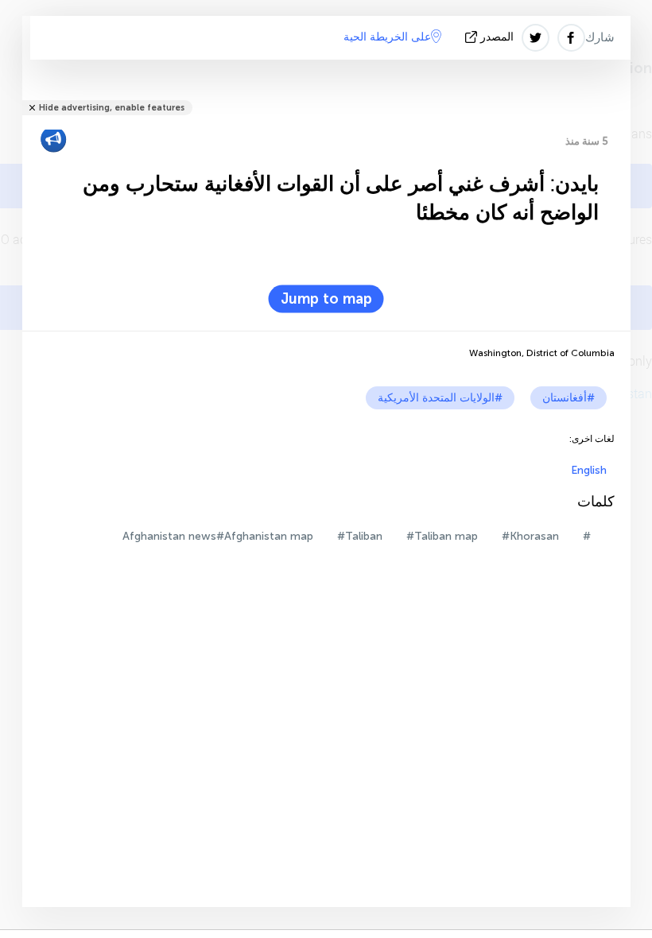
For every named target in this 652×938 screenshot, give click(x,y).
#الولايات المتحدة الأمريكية (440, 398)
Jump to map (326, 299)
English (589, 470)
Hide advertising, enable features (111, 108)
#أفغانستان (568, 398)
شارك (600, 37)
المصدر (497, 37)
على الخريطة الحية (387, 37)
